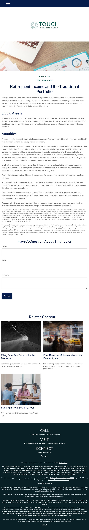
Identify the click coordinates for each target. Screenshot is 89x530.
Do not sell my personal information (58, 480)
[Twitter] (42, 456)
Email (4, 260)
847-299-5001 (40, 434)
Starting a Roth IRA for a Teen (18, 407)
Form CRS (44, 524)
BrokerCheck (63, 463)
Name (4, 246)
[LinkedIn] (46, 456)
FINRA (58, 487)
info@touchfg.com (44, 452)
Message (5, 275)
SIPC (61, 487)
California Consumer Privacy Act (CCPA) (62, 478)
